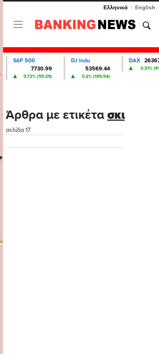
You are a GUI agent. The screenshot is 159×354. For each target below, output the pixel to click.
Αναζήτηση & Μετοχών (146, 25)
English (145, 7)
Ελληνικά (115, 7)
